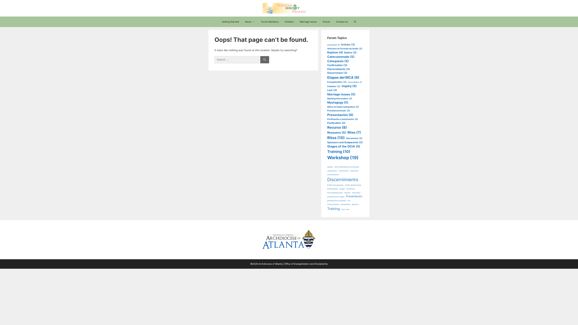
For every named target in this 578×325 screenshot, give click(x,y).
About (248, 21)
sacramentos (345, 204)
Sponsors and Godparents (345, 142)
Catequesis (338, 61)
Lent (332, 90)
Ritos (336, 137)
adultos (330, 167)
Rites (354, 132)
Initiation (333, 86)
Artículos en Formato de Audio (344, 48)
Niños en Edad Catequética (343, 106)
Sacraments (354, 138)
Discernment (337, 72)
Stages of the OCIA (343, 146)
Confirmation (337, 65)
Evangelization (336, 82)
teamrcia (355, 204)
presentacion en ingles (336, 197)
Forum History (355, 82)
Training (338, 151)
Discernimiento (338, 69)
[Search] (264, 59)
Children (289, 21)
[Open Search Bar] (355, 22)
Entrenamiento (332, 189)
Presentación (340, 115)
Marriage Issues (308, 21)
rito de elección (333, 204)
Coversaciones (333, 175)
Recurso (337, 127)
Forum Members (270, 21)
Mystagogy (337, 102)
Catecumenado (340, 57)
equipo (342, 189)
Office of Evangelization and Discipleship (306, 263)
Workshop (343, 157)
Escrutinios (350, 189)
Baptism (335, 52)
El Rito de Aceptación (335, 185)
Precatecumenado (338, 110)
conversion (354, 171)
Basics (350, 52)
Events (326, 21)
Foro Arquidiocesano (335, 193)
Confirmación (344, 171)
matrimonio (356, 193)
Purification (336, 122)
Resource (336, 132)
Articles (348, 44)
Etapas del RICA (343, 77)
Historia (347, 193)
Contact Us (342, 21)
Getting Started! (230, 21)
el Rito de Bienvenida (353, 185)
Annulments (333, 45)
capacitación (332, 171)
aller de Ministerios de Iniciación (346, 167)
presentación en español (336, 201)
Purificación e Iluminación (342, 119)
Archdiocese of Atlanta (270, 263)
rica (348, 201)
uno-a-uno (345, 209)
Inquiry (349, 86)
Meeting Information (339, 98)
